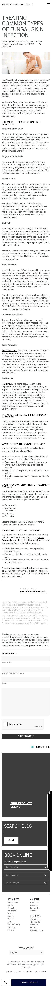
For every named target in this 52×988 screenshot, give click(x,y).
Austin (9, 972)
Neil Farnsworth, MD (19, 41)
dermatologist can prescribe (17, 568)
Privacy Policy (37, 961)
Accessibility (14, 961)
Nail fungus (7, 383)
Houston (28, 972)
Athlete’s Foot (8, 184)
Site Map (25, 961)
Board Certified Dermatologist (23, 539)
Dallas (18, 972)
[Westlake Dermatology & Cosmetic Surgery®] (17, 4)
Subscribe (42, 746)
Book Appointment (28, 982)
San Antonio (40, 972)
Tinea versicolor (9, 350)
